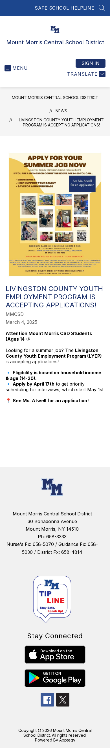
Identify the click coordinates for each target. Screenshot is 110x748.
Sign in (91, 63)
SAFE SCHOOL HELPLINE (64, 8)
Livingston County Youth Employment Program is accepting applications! (61, 122)
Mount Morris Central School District (55, 97)
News (61, 110)
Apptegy (67, 740)
